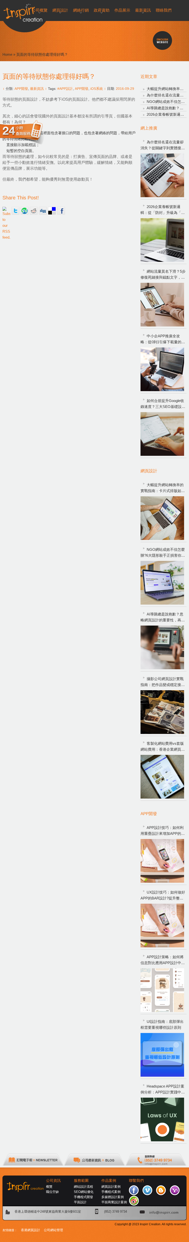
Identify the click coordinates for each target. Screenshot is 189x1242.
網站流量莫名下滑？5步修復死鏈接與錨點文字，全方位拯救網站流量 (163, 274)
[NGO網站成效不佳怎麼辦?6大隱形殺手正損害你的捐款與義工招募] (162, 583)
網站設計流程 (83, 1186)
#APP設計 (65, 89)
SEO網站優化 (84, 1192)
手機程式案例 (111, 1192)
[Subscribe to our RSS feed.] (6, 211)
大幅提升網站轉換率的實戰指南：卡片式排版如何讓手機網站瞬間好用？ (163, 488)
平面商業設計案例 (114, 1202)
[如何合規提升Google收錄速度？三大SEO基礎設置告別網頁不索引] (162, 434)
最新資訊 (37, 89)
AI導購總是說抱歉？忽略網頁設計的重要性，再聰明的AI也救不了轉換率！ (163, 617)
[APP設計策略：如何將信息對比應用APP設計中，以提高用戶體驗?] (162, 990)
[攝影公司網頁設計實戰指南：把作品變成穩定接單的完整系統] (162, 712)
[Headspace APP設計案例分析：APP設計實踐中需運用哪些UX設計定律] (162, 1119)
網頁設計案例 (111, 1186)
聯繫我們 (136, 1181)
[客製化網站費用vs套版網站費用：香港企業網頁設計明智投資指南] (162, 777)
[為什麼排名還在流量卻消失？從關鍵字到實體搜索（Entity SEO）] (162, 175)
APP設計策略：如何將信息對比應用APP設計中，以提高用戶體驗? (163, 960)
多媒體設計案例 (112, 1197)
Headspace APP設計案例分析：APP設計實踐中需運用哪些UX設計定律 (163, 1089)
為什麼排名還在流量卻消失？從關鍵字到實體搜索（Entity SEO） (163, 145)
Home (7, 54)
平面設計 (80, 1202)
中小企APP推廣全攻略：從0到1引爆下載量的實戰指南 (163, 339)
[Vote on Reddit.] (34, 211)
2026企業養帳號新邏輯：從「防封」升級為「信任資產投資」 (163, 210)
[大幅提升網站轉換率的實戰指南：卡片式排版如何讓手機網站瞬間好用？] (162, 518)
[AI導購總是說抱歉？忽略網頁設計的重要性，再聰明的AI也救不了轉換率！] (162, 647)
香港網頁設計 (30, 1230)
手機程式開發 (83, 1197)
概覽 (49, 1186)
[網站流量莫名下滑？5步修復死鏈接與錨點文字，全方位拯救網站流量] (162, 304)
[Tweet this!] (15, 211)
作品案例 (108, 1181)
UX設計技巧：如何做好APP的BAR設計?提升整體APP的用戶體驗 (163, 895)
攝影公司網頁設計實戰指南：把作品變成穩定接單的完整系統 (163, 682)
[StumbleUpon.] (25, 211)
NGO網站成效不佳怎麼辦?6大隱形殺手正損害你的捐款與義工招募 (163, 552)
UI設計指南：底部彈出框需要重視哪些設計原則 (162, 1024)
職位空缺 (52, 1192)
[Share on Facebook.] (61, 211)
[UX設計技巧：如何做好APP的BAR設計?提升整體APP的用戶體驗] (162, 925)
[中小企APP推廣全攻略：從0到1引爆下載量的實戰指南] (162, 369)
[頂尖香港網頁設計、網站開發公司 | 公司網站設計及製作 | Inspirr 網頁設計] (4, 11)
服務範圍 (81, 1181)
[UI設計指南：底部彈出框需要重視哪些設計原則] (162, 1055)
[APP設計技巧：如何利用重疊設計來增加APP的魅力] (162, 861)
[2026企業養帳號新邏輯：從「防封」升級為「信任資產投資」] (162, 240)
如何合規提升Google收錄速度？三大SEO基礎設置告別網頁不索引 (163, 404)
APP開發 (21, 89)
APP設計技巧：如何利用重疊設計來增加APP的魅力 (163, 831)
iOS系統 (96, 89)
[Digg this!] (43, 211)
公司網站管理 (53, 1230)
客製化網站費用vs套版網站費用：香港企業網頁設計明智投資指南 (163, 746)
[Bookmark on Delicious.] (52, 211)
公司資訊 (53, 1181)
